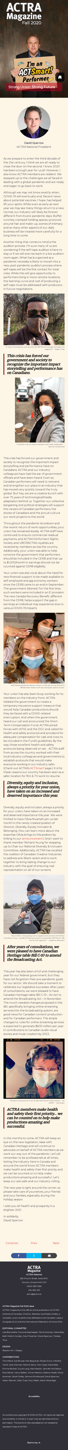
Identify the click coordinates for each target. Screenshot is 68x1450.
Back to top (32, 1443)
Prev (34, 1243)
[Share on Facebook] (18, 1255)
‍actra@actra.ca (34, 1294)
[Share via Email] (49, 1255)
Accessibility (34, 1396)
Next (56, 1243)
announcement (32, 838)
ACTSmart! (37, 768)
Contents (12, 1243)
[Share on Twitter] (34, 1255)
